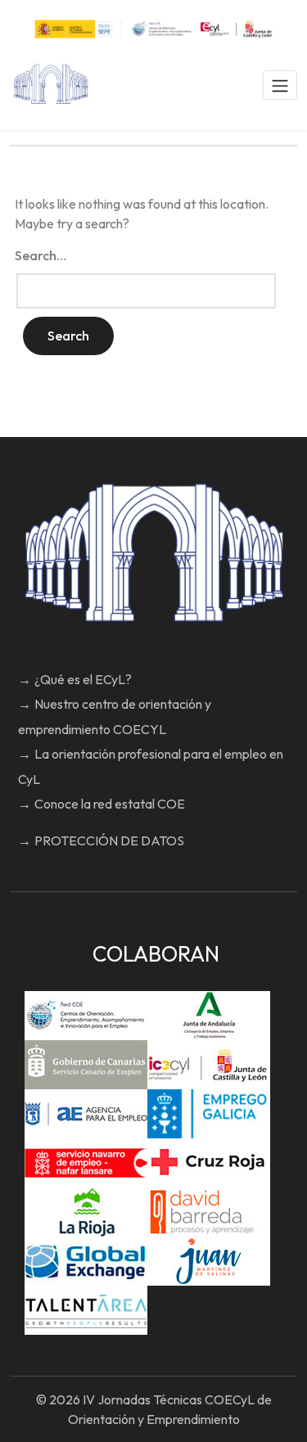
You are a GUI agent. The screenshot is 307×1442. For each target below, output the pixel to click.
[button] (280, 85)
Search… (40, 255)
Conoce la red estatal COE (109, 803)
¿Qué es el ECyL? (83, 679)
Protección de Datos (109, 840)
